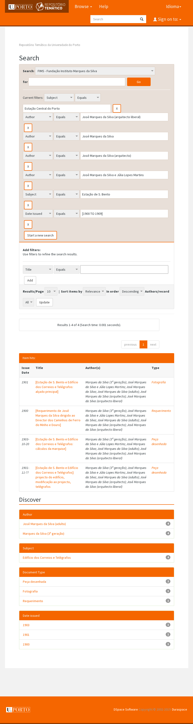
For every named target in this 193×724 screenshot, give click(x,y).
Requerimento (161, 411)
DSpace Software (126, 709)
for (25, 82)
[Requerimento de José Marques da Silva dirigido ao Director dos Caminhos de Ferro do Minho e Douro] (58, 418)
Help (103, 6)
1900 (26, 644)
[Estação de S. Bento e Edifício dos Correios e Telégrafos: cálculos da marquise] (57, 444)
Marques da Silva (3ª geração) (43, 533)
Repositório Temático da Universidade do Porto (49, 45)
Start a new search (40, 235)
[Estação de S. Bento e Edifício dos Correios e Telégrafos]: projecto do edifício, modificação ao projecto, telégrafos (57, 477)
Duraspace (179, 709)
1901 (26, 635)
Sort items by (71, 291)
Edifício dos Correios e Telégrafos (47, 557)
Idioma (172, 6)
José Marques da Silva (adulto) (44, 524)
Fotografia (159, 382)
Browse (82, 6)
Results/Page (33, 291)
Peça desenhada (159, 441)
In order (112, 291)
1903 (26, 625)
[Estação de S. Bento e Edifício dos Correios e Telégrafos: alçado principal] (57, 387)
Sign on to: (168, 19)
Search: (28, 71)
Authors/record (157, 291)
